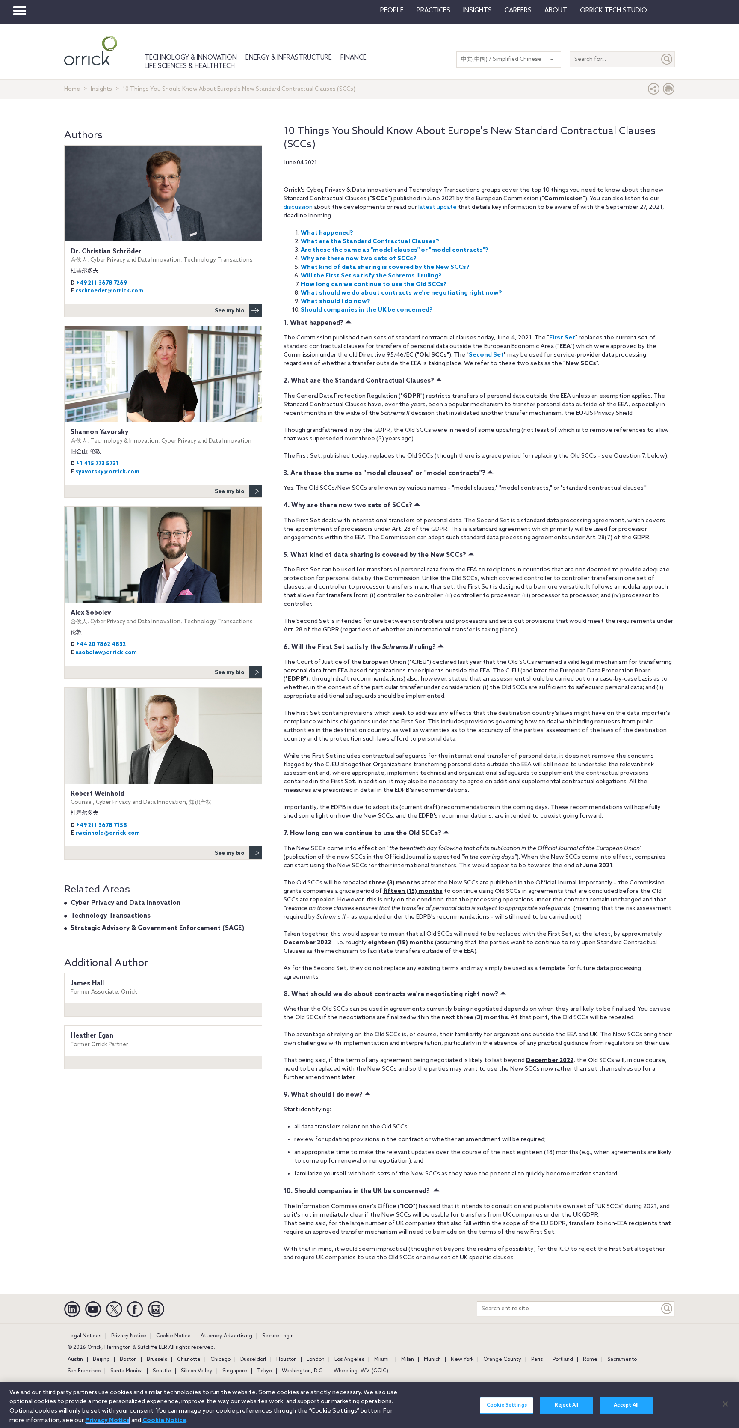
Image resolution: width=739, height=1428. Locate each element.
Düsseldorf (253, 1360)
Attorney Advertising (226, 1336)
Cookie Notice (173, 1336)
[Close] (725, 1404)
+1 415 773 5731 (97, 464)
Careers (518, 11)
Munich (432, 1360)
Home (72, 89)
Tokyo (264, 1371)
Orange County (502, 1360)
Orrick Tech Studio (613, 11)
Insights (101, 89)
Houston (286, 1360)
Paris (537, 1360)
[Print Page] (669, 91)
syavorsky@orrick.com (107, 472)
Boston (128, 1360)
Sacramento (622, 1360)
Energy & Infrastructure (288, 58)
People (392, 11)
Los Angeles (349, 1360)
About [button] (555, 11)
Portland (563, 1360)
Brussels (157, 1360)
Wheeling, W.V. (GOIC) (361, 1371)
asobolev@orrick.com (106, 652)
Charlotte (189, 1360)
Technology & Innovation (191, 58)
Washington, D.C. (303, 1371)
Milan (407, 1360)
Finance (353, 58)
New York (462, 1360)
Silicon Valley (197, 1371)
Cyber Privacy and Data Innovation (125, 903)
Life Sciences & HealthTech (190, 66)
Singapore (234, 1371)
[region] (369, 1405)
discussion (298, 207)
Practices (433, 11)
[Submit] (667, 59)
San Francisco (84, 1371)
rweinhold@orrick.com (107, 833)
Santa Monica (126, 1371)
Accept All (626, 1405)
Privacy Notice (128, 1336)
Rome (590, 1360)
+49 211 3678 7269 (101, 283)
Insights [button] (477, 11)
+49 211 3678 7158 (101, 825)
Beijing (101, 1360)
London (316, 1360)
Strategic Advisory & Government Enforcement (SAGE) (157, 928)
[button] (654, 91)
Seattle (162, 1371)
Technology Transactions (111, 916)
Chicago (220, 1360)
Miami (381, 1360)
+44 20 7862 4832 (101, 644)
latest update (437, 207)
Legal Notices (84, 1336)
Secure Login (278, 1336)
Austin (75, 1360)
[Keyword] (667, 1309)
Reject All (566, 1405)
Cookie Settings (507, 1405)
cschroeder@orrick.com (109, 291)
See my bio (230, 311)
